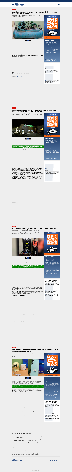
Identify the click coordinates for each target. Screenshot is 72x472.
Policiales (14, 9)
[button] (13, 4)
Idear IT (39, 470)
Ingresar (58, 3)
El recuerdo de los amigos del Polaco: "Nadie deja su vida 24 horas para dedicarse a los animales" (52, 75)
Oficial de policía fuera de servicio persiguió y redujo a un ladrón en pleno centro (52, 71)
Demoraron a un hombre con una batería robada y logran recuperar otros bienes (52, 68)
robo (21, 76)
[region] (28, 64)
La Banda (17, 76)
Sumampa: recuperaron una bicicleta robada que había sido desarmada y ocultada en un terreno (52, 81)
